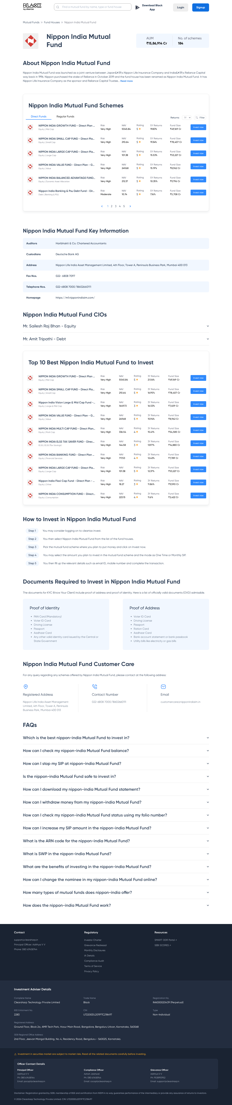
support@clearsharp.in (26, 939)
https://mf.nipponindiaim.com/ (75, 297)
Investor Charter (92, 940)
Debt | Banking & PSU (49, 194)
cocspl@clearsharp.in (100, 1081)
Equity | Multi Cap (47, 432)
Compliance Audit (94, 960)
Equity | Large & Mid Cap (50, 406)
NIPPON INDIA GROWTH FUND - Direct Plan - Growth (71, 125)
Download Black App (152, 7)
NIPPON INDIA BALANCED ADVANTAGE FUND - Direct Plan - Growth (80, 177)
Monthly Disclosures (94, 950)
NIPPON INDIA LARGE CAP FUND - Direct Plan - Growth (72, 151)
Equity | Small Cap (47, 142)
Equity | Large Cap (47, 155)
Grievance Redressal (95, 945)
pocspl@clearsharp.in (34, 1081)
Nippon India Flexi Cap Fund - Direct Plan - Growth (70, 480)
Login (180, 7)
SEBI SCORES (163, 945)
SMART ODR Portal (166, 940)
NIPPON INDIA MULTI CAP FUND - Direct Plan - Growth (72, 428)
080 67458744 (28, 1077)
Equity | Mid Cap (46, 129)
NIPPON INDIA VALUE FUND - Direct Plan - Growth (69, 164)
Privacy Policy (91, 971)
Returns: (175, 117)
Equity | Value (45, 168)
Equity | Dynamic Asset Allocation (54, 181)
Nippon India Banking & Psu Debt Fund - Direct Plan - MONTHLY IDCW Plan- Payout (91, 191)
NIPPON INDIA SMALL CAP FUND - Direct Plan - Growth (72, 138)
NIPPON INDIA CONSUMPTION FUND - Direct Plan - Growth (75, 494)
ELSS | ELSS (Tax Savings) (50, 445)
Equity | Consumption (48, 497)
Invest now (198, 127)
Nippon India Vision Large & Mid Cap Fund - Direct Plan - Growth (79, 402)
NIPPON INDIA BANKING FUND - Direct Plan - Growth (71, 454)
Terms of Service (93, 966)
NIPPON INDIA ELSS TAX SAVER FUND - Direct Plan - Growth (75, 441)
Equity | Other (45, 484)
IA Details (89, 955)
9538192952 (159, 1077)
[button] (38, 117)
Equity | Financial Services (50, 458)
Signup (200, 7)
